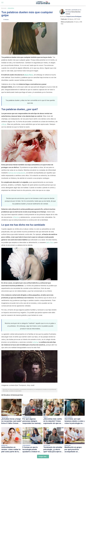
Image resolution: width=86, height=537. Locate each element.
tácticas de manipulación (16, 173)
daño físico (50, 242)
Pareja (45, 417)
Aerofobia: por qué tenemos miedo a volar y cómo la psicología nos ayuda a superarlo (74, 421)
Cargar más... (43, 456)
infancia (16, 217)
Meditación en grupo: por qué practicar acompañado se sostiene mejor (73, 449)
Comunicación (26, 417)
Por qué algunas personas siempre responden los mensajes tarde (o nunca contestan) (32, 421)
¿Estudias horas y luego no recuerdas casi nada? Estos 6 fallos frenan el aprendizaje (11, 421)
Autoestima (11, 8)
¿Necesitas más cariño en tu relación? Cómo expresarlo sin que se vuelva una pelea (52, 421)
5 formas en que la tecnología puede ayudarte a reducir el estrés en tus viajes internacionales (30, 449)
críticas (3, 124)
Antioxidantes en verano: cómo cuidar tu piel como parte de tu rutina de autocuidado (10, 449)
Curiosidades (68, 417)
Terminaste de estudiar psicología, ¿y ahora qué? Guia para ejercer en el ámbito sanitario (52, 449)
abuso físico (28, 75)
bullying (35, 342)
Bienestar (3, 8)
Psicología (4, 417)
